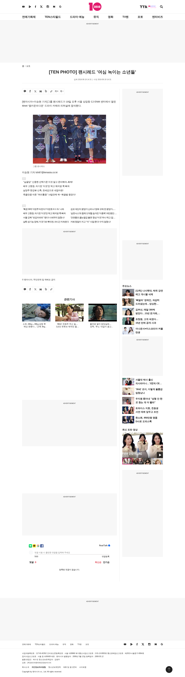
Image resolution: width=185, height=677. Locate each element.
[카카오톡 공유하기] (24, 91)
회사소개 (25, 667)
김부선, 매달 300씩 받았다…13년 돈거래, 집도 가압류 (147, 313)
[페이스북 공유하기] (30, 91)
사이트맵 (82, 667)
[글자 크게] (56, 91)
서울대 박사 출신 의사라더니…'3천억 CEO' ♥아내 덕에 (149, 383)
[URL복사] (51, 91)
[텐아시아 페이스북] (35, 6)
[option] (142, 445)
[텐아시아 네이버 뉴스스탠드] (54, 6)
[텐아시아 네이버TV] (30, 6)
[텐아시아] (95, 6)
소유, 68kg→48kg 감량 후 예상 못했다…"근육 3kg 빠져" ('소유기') (34, 326)
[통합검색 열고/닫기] (161, 7)
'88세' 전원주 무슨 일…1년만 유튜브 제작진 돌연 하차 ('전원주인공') (67, 326)
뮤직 (96, 16)
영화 (110, 16)
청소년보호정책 (54, 667)
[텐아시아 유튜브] (23, 6)
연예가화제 (29, 16)
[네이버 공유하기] (40, 91)
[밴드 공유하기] (46, 91)
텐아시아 (36, 672)
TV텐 (125, 16)
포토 (140, 16)
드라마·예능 (77, 16)
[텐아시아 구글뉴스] (60, 6)
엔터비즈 (157, 16)
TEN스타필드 (53, 16)
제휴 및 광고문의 (70, 667)
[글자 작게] (61, 91)
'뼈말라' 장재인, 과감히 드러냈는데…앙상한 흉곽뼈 (147, 304)
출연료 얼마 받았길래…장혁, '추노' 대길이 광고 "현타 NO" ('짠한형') (100, 326)
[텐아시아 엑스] (41, 6)
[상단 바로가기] (169, 669)
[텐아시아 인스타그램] (48, 6)
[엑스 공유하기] (35, 91)
